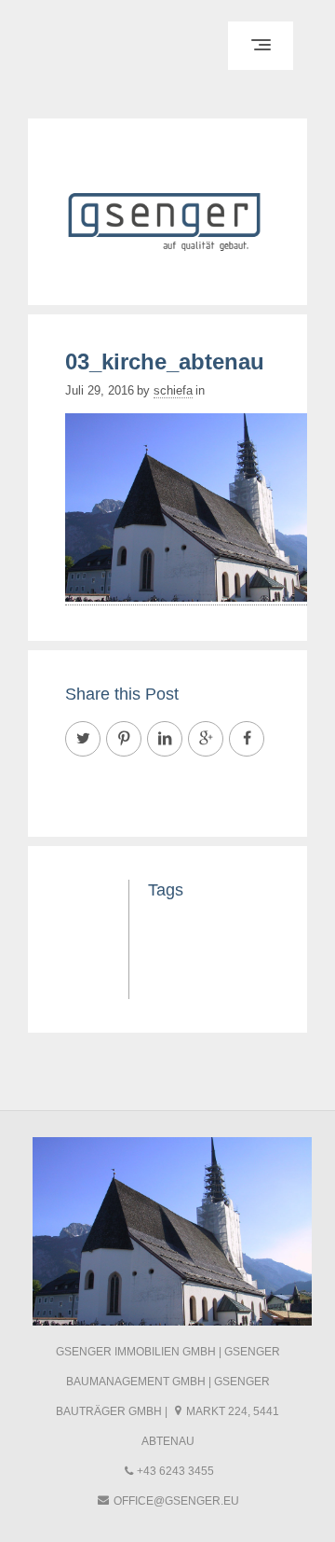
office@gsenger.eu (176, 1500)
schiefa (173, 390)
